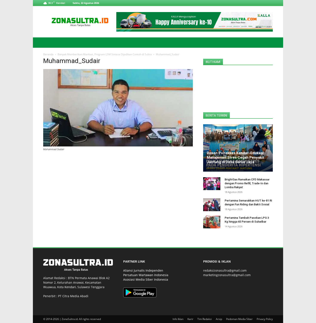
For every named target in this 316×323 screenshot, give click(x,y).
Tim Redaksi (204, 319)
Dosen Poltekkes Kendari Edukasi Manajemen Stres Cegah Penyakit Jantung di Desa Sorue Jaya (235, 157)
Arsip (219, 319)
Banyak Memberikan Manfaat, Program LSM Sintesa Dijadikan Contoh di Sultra (105, 54)
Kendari (70, 287)
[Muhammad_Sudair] (118, 145)
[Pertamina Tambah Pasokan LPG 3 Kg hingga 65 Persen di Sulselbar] (211, 221)
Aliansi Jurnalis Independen (143, 270)
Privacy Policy (265, 319)
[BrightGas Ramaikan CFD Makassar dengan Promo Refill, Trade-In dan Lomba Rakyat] (211, 183)
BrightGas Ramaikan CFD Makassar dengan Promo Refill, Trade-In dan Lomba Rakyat (247, 183)
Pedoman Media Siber (239, 319)
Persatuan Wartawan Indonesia (145, 275)
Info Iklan (178, 319)
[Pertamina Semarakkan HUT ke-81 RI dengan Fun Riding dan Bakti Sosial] (211, 204)
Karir (190, 319)
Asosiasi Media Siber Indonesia (145, 279)
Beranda (48, 54)
